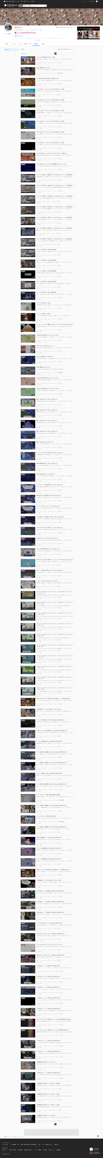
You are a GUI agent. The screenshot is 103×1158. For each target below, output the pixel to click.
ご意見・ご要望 (12, 1149)
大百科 (22, 1)
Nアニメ (28, 1)
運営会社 (56, 1144)
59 (38, 30)
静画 (10, 1)
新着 (7, 43)
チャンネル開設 (38, 1149)
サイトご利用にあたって (47, 1144)
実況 (25, 1)
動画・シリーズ (28, 43)
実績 (43, 43)
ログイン (84, 1)
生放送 (13, 1)
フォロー (14, 43)
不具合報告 (20, 1149)
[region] (11, 49)
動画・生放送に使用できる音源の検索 (28, 1144)
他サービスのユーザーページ (62, 27)
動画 (7, 1)
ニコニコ (11, 5)
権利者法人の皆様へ (28, 1149)
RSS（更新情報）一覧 (14, 1144)
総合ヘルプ (4, 1149)
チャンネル (17, 1)
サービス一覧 (5, 1144)
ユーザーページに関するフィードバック (15, 1136)
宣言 (39, 1144)
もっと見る (37, 40)
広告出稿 (45, 1149)
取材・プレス (51, 1149)
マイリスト (20, 43)
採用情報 (58, 1149)
